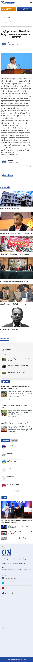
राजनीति (10, 22)
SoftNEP (18, 661)
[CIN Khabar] (8, 2)
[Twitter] (29, 166)
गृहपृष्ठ (5, 22)
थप (17, 491)
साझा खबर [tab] (14, 440)
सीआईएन (10, 43)
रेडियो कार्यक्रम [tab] (6, 440)
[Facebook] (26, 166)
